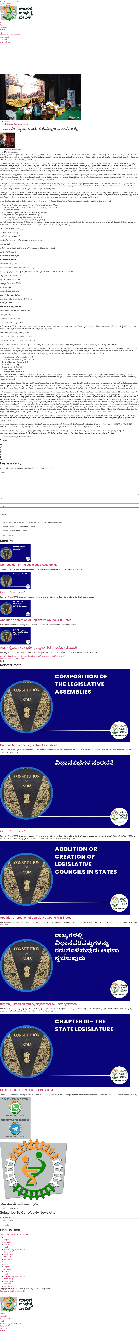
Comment (4, 472)
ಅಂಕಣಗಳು (3, 27)
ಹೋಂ (6, 1237)
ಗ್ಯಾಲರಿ (2, 32)
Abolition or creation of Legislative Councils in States (35, 620)
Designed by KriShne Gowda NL (12, 1291)
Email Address (5, 1217)
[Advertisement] (69, 58)
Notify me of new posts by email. (14, 530)
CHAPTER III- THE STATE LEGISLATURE (27, 1090)
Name (3, 498)
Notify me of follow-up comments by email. (19, 526)
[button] (69, 444)
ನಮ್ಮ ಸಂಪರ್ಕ (8, 1259)
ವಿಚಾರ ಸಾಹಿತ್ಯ (4, 37)
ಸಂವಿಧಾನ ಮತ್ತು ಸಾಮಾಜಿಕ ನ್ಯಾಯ (10, 35)
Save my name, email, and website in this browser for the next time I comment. (32, 523)
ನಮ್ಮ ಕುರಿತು (3, 40)
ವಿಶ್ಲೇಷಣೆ (2, 25)
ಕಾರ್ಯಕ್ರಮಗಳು (5, 42)
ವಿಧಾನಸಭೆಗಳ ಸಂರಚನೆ (12, 592)
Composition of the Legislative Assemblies (28, 564)
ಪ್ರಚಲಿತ (2, 30)
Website (3, 514)
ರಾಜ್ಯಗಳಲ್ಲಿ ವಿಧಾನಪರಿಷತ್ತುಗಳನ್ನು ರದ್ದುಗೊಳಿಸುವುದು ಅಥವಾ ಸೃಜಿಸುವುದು (38, 647)
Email (2, 506)
